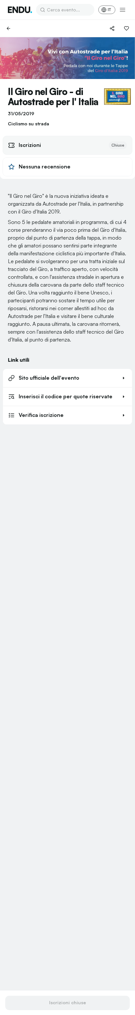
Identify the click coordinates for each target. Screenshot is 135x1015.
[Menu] (122, 9)
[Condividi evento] (112, 28)
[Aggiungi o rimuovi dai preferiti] (126, 28)
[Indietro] (8, 28)
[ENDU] (20, 10)
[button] (67, 378)
